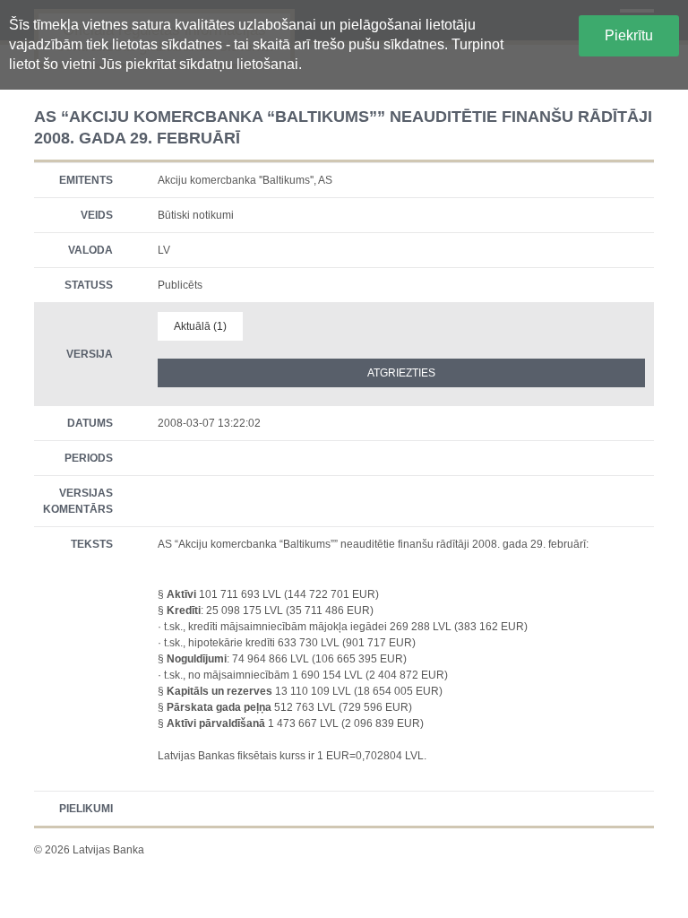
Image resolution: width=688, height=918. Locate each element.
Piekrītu (629, 35)
